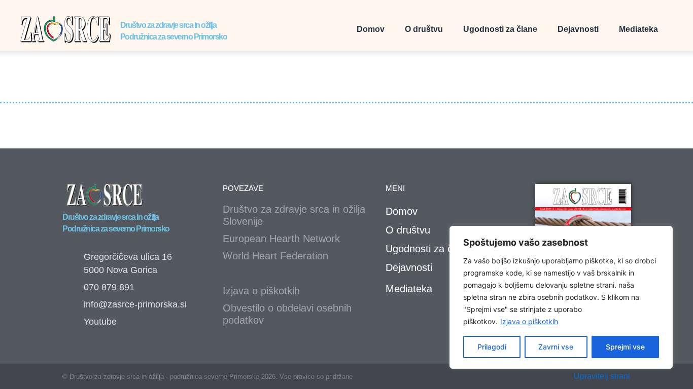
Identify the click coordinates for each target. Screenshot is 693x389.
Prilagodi (491, 346)
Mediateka (638, 29)
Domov (371, 29)
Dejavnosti (578, 29)
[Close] (662, 234)
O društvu (424, 29)
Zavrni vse (555, 346)
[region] (561, 297)
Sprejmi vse (625, 346)
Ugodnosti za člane (500, 29)
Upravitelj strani (602, 376)
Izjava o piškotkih (529, 321)
